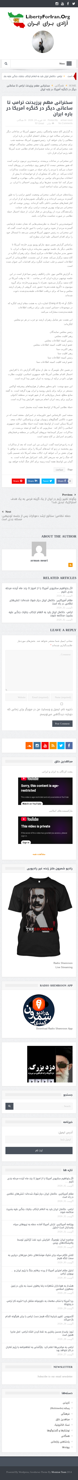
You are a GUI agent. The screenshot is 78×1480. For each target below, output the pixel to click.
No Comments (65, 123)
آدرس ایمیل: (65, 1132)
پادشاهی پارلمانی (60, 1441)
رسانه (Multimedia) (60, 1408)
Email (41, 123)
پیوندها (66, 1447)
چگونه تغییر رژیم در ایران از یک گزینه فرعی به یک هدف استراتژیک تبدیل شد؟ (43, 500)
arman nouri (67, 120)
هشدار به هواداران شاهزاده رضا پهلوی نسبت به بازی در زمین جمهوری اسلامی (42, 1287)
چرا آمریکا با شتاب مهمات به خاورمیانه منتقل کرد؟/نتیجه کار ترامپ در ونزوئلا (40, 1302)
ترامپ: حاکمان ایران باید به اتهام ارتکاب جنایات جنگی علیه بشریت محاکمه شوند (40, 76)
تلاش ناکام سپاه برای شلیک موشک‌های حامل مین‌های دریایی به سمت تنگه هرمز (40, 1256)
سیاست (59, 470)
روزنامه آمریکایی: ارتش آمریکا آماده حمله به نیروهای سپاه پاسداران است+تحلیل (43, 1226)
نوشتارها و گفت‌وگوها (58, 1430)
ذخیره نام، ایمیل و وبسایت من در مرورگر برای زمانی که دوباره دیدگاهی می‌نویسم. (40, 712)
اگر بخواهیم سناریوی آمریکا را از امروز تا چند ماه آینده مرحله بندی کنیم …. (39, 590)
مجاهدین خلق (63, 1419)
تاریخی (66, 1402)
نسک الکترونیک (62, 1425)
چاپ (49, 123)
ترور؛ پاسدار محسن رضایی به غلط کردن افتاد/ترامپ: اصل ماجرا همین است (41, 1333)
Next (8, 511)
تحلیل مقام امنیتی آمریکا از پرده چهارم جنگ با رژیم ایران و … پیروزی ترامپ (42, 1272)
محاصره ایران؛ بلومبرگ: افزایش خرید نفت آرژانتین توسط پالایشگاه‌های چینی (45, 1241)
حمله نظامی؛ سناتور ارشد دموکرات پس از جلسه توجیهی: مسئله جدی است (36, 517)
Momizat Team (59, 1472)
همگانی (20, 120)
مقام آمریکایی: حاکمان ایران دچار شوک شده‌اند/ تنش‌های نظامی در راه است (41, 602)
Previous (67, 494)
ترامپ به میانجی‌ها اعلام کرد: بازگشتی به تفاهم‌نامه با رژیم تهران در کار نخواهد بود (39, 1348)
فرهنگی (65, 1414)
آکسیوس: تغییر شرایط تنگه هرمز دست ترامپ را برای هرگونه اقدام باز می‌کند (39, 1318)
